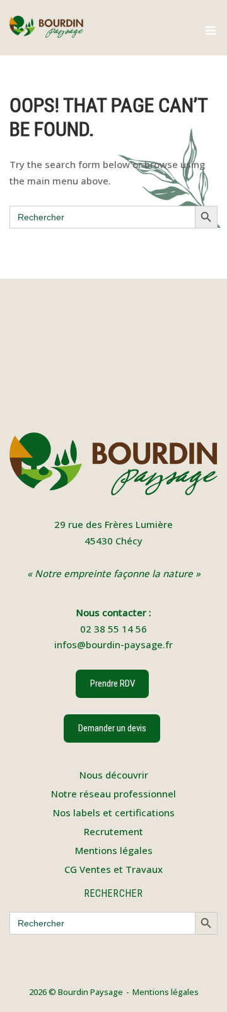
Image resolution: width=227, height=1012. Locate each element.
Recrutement (113, 831)
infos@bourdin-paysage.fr (113, 644)
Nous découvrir (113, 774)
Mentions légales (114, 850)
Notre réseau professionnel (113, 793)
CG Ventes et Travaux (113, 869)
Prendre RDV (112, 683)
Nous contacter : (113, 612)
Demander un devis (112, 728)
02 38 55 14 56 (113, 628)
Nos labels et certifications (114, 812)
